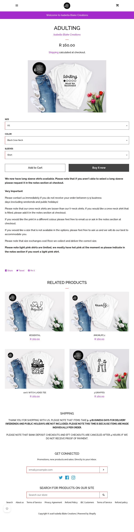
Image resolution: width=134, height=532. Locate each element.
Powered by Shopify (87, 514)
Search (9, 502)
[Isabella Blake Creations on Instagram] (73, 478)
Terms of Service (34, 502)
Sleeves (9, 149)
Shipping (54, 52)
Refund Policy (71, 502)
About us (20, 502)
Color (8, 134)
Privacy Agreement (53, 502)
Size (7, 119)
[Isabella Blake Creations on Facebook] (67, 478)
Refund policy (121, 502)
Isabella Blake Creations (67, 34)
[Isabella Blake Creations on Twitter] (61, 478)
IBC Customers (87, 502)
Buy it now (99, 167)
